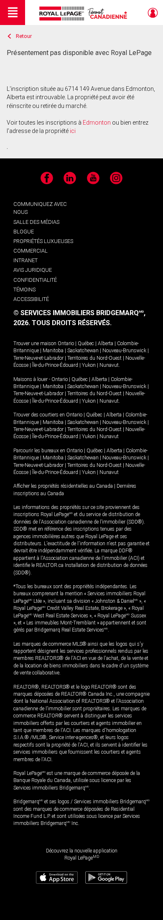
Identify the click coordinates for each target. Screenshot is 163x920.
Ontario (66, 343)
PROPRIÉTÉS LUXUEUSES (43, 241)
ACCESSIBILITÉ (31, 299)
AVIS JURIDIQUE (32, 270)
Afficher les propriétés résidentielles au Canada (63, 486)
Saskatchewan (83, 350)
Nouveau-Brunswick (124, 350)
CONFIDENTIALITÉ (35, 280)
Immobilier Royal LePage (85, 14)
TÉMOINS (24, 289)
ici (73, 131)
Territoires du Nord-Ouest (94, 358)
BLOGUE (23, 231)
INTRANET (25, 260)
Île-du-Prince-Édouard (55, 365)
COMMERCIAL (30, 251)
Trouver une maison (34, 343)
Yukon (89, 365)
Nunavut (109, 365)
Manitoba (53, 350)
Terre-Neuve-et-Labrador (38, 358)
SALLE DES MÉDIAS (36, 222)
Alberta (105, 343)
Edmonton (97, 122)
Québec (86, 343)
